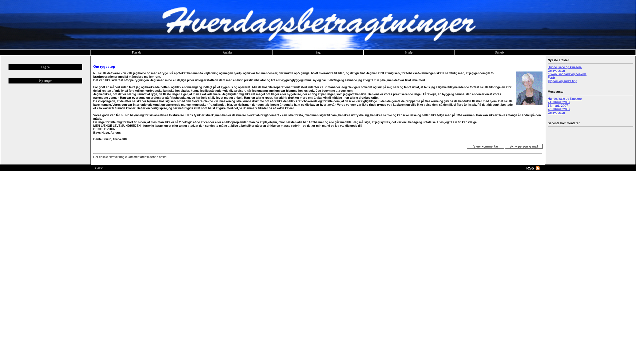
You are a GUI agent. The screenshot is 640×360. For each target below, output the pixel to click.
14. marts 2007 (558, 106)
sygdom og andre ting (562, 81)
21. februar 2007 (559, 102)
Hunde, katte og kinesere (565, 67)
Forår (551, 78)
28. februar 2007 (559, 109)
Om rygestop (556, 70)
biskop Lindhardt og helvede (567, 74)
